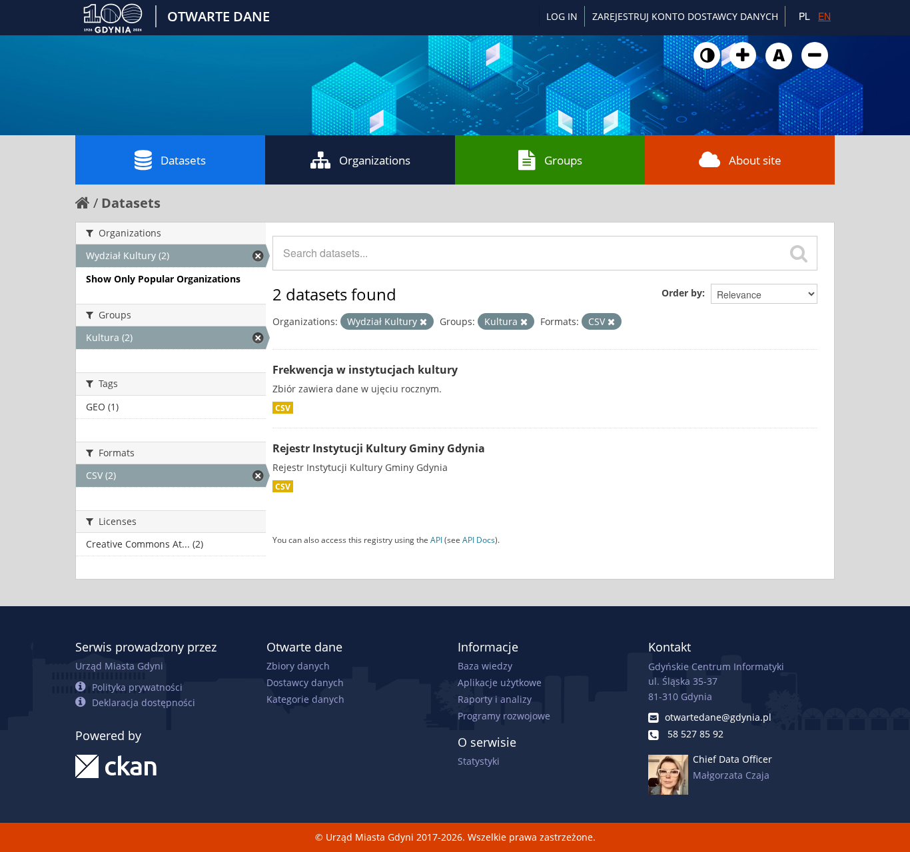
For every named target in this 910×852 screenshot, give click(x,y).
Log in (562, 16)
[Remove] (423, 321)
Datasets (183, 160)
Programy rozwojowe (504, 715)
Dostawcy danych (305, 682)
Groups (563, 160)
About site (755, 160)
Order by (682, 292)
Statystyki (479, 761)
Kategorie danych (305, 699)
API (436, 539)
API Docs (478, 539)
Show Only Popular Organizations (163, 278)
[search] (798, 253)
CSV (282, 407)
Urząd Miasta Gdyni (119, 665)
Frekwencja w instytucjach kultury (365, 369)
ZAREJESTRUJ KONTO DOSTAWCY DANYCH (685, 16)
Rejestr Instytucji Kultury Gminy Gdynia (378, 448)
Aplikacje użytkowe (500, 682)
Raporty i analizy (495, 699)
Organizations (374, 160)
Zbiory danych (298, 665)
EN (824, 16)
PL (804, 16)
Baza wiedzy (485, 665)
